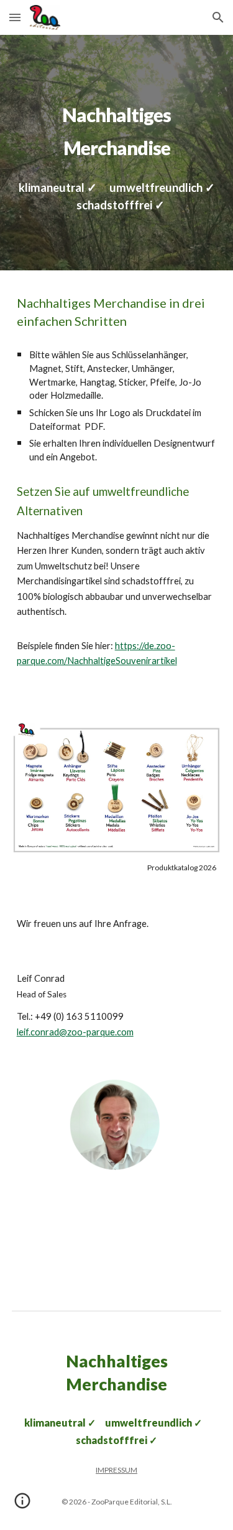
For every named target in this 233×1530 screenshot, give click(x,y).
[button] (15, 17)
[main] (117, 127)
